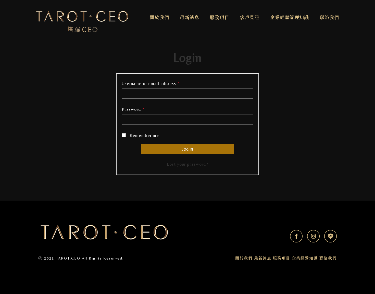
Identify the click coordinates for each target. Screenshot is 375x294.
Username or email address (151, 83)
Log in (187, 149)
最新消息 (262, 258)
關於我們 (244, 258)
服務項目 (281, 258)
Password (133, 109)
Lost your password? (187, 164)
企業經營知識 (305, 258)
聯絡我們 (328, 258)
